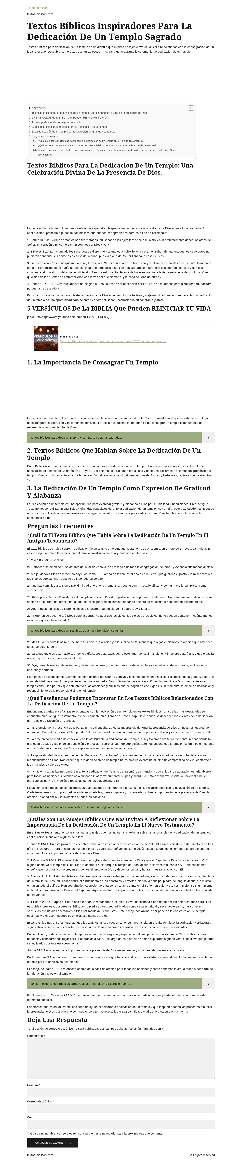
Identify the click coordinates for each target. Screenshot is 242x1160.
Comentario (36, 1036)
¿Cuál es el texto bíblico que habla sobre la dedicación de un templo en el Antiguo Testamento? (90, 141)
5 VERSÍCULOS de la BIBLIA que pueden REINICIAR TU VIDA (70, 117)
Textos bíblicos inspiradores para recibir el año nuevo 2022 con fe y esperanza (113, 341)
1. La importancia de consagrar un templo (57, 122)
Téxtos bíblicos (37, 8)
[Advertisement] (121, 79)
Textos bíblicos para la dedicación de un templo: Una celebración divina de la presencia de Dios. (90, 112)
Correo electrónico (40, 1101)
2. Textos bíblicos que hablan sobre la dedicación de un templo (70, 126)
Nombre (33, 1085)
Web (30, 1117)
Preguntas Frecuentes (45, 136)
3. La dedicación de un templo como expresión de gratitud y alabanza (73, 131)
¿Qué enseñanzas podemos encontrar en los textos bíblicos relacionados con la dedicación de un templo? (97, 145)
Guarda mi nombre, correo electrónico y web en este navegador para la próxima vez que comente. (96, 1133)
